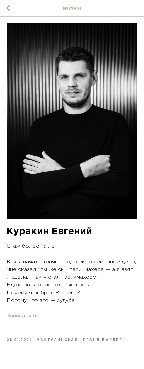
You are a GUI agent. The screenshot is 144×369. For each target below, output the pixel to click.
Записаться (21, 315)
